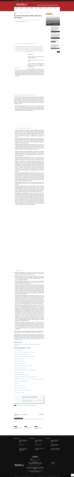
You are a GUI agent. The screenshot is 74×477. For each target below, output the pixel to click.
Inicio (14, 12)
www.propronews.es (35, 457)
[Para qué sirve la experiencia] (48, 41)
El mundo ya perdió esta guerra (19, 361)
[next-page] (16, 430)
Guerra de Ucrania (26, 405)
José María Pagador (50, 24)
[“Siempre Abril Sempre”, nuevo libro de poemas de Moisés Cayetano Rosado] (16, 449)
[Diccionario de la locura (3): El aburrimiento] (19, 423)
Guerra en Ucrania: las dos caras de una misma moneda (23, 365)
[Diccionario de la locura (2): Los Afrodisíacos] (39, 423)
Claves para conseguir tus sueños (19, 385)
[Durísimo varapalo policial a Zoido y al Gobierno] (32, 449)
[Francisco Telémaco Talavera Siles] (14, 21)
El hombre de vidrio (21, 444)
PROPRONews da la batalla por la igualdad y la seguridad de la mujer (23, 441)
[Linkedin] (29, 24)
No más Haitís (16, 383)
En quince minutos (41, 414)
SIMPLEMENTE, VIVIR (53, 41)
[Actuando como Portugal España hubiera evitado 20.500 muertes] (48, 449)
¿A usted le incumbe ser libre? (28, 427)
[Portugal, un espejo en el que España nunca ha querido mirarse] (32, 441)
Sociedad (26, 426)
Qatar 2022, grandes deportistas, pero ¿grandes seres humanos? (24, 356)
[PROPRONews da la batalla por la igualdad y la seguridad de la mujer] (16, 441)
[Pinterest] (25, 24)
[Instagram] (56, 0)
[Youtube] (59, 0)
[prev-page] (14, 430)
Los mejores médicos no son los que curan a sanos (22, 390)
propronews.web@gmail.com (36, 465)
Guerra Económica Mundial (18, 372)
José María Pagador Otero (36, 459)
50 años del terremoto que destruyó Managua (21, 354)
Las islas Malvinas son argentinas (19, 367)
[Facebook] (55, 0)
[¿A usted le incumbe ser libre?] (29, 423)
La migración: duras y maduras (19, 392)
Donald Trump (21, 405)
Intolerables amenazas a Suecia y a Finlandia (21, 374)
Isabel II (30, 405)
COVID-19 (18, 405)
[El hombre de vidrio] (16, 445)
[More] (31, 24)
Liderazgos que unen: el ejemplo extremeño (21, 381)
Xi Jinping (35, 405)
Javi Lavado (32, 476)
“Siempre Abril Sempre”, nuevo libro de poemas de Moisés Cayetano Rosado (23, 449)
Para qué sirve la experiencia (55, 40)
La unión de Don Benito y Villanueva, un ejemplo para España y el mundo (26, 376)
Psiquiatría (15, 426)
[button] (16, 10)
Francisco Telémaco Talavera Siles (20, 21)
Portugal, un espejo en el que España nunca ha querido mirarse (39, 441)
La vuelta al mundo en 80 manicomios (55, 48)
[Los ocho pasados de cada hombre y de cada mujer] (53, 21)
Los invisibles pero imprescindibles (20, 363)
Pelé (32, 405)
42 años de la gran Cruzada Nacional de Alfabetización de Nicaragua (25, 370)
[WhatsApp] (27, 24)
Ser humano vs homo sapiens (19, 358)
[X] (58, 0)
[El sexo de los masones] (32, 445)
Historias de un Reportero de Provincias (54, 31)
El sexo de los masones (38, 444)
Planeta (17, 12)
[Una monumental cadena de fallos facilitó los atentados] (48, 445)
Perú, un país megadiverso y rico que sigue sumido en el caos (24, 352)
